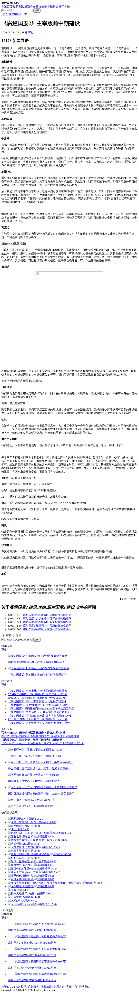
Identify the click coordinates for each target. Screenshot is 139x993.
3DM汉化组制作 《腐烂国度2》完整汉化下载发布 (37, 694)
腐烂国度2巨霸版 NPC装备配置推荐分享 (47, 622)
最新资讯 (18, 6)
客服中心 (71, 986)
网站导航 (84, 986)
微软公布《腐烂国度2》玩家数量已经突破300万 (36, 697)
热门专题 (64, 6)
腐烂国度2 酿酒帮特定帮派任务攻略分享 (47, 625)
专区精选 (52, 6)
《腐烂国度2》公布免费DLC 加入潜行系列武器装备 (39, 712)
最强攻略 (29, 6)
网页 (8, 635)
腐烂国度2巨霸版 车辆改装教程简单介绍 (47, 629)
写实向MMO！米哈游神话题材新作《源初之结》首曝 (33, 732)
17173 (4, 14)
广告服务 (33, 986)
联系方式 (59, 986)
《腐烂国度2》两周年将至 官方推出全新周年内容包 (39, 722)
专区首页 (6, 6)
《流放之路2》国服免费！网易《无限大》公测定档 (31, 739)
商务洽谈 (46, 986)
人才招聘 (20, 986)
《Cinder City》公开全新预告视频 (21, 743)
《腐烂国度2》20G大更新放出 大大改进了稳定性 (37, 701)
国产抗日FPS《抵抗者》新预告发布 (22, 736)
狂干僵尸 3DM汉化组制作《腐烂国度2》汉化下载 (37, 719)
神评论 (29, 32)
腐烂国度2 (15, 14)
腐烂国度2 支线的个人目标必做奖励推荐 (47, 618)
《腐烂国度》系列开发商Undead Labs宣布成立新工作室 (41, 708)
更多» (4, 649)
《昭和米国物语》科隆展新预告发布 (62, 743)
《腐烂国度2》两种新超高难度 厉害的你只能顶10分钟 (40, 715)
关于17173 (7, 986)
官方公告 (41, 6)
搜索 (37, 10)
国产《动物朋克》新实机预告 (61, 736)
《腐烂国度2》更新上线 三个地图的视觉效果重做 (37, 690)
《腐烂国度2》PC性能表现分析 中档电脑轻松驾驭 (38, 705)
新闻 (18, 635)
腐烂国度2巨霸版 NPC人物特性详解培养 (47, 614)
